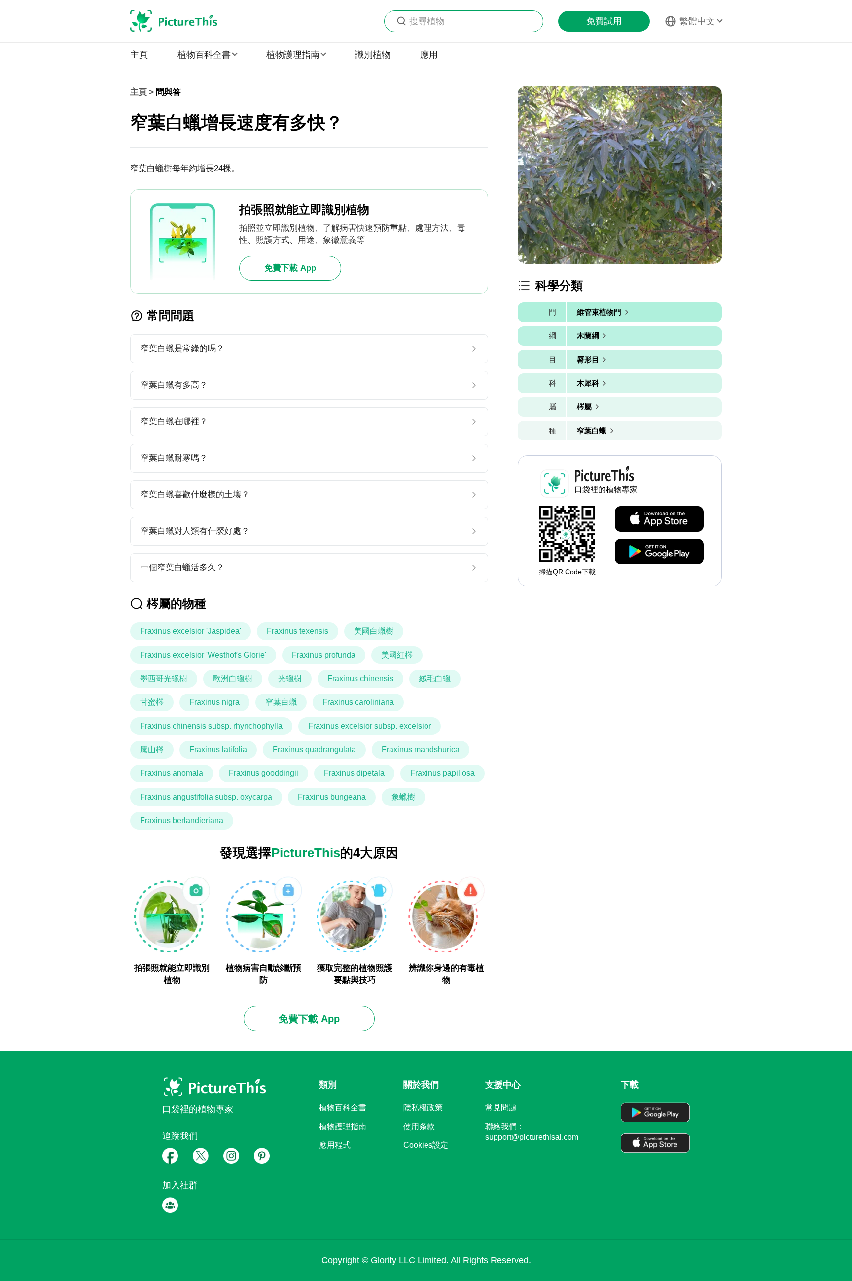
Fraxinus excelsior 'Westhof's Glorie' (203, 655)
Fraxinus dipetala (354, 773)
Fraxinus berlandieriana (181, 820)
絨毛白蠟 (435, 678)
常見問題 (501, 1107)
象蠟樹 (403, 797)
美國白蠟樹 (373, 631)
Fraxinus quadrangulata (314, 749)
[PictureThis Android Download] (659, 552)
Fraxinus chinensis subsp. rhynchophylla (211, 726)
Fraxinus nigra (214, 702)
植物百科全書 (342, 1107)
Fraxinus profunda (323, 655)
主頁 (139, 55)
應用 (429, 55)
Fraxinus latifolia (218, 749)
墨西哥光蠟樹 (163, 678)
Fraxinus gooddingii (263, 773)
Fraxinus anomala (171, 773)
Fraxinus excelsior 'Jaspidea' (190, 631)
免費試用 (604, 21)
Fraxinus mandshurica (421, 749)
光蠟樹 (290, 678)
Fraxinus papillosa (442, 773)
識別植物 (372, 55)
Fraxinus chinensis (360, 678)
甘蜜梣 (152, 702)
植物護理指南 (342, 1126)
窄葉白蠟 (281, 702)
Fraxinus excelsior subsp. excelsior (369, 726)
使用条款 (419, 1126)
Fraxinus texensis (297, 631)
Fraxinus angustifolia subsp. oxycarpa (206, 797)
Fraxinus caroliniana (358, 702)
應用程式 (335, 1145)
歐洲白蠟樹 (232, 678)
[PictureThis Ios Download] (659, 519)
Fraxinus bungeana (332, 797)
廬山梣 (152, 749)
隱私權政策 (423, 1107)
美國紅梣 (397, 655)
